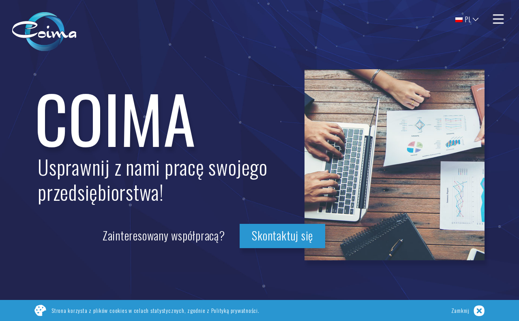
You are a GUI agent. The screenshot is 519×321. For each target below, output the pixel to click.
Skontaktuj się (282, 235)
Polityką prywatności (234, 310)
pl (468, 19)
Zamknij (460, 310)
